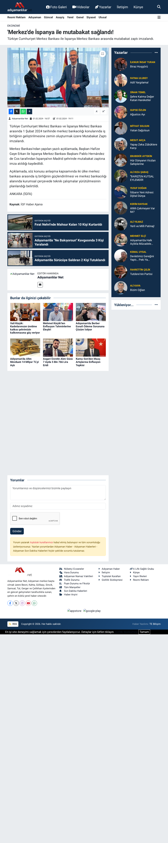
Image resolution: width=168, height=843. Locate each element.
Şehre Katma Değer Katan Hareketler (142, 98)
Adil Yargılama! (139, 82)
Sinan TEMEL (138, 92)
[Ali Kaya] (120, 287)
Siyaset (91, 17)
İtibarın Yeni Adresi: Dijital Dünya (142, 194)
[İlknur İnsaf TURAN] (120, 64)
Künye (138, 7)
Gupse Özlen (138, 110)
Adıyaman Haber (111, 568)
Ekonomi (13, 25)
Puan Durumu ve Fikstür (77, 583)
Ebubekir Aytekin (141, 156)
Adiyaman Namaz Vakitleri (78, 576)
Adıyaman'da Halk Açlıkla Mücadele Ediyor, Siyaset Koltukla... (141, 242)
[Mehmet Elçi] (120, 239)
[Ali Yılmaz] (120, 223)
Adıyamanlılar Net (20, 118)
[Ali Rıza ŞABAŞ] (120, 175)
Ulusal (103, 17)
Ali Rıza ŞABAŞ (139, 172)
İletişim (122, 7)
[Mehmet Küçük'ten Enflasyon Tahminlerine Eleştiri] (58, 311)
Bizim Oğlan (137, 290)
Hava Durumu (71, 572)
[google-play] (92, 610)
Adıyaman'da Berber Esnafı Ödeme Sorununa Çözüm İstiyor (90, 326)
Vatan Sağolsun (139, 130)
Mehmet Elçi (138, 235)
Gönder (17, 531)
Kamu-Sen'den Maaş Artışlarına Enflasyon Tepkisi (88, 362)
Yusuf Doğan (138, 188)
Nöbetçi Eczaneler (74, 568)
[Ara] (159, 7)
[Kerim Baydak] (120, 207)
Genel (80, 17)
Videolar (83, 7)
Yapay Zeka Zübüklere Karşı (143, 146)
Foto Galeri (58, 7)
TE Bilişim (155, 624)
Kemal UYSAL (138, 251)
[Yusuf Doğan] (120, 191)
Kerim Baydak (139, 204)
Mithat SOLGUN (139, 126)
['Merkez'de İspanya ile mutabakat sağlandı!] (58, 77)
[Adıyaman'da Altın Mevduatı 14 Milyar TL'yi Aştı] (25, 347)
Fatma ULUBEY (139, 78)
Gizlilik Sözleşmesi (112, 579)
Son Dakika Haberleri (75, 590)
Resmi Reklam (16, 17)
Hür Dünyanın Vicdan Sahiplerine (143, 162)
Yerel (70, 17)
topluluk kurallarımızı (42, 542)
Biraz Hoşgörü (139, 66)
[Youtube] (28, 603)
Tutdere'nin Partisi (141, 274)
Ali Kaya (135, 285)
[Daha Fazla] (29, 111)
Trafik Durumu (71, 579)
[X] (16, 603)
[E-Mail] (40, 284)
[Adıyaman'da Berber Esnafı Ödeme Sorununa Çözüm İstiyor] (91, 311)
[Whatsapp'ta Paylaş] (23, 111)
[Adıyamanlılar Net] (22, 273)
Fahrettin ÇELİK (140, 269)
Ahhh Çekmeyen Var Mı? (142, 210)
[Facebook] (10, 603)
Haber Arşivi (70, 594)
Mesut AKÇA (137, 140)
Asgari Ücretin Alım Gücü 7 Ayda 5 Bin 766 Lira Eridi (58, 362)
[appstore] (75, 610)
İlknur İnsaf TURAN (142, 62)
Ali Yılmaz (136, 221)
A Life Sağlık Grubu (143, 568)
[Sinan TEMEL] (120, 96)
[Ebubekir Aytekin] (120, 159)
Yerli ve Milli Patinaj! (142, 226)
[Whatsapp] (34, 603)
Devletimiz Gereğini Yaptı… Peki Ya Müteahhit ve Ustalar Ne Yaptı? (143, 258)
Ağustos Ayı (137, 114)
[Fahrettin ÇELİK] (120, 271)
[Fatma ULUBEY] (120, 80)
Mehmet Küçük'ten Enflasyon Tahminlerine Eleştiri (57, 326)
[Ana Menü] (159, 17)
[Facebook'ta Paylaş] (11, 111)
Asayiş (60, 17)
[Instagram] (22, 603)
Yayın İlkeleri (140, 576)
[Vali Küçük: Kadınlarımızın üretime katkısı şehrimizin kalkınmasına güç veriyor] (25, 311)
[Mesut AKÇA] (120, 143)
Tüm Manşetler (72, 587)
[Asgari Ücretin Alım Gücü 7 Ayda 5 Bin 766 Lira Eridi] (58, 347)
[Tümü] (156, 52)
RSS (14, 624)
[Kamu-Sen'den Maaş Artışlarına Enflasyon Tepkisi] (91, 347)
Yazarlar (105, 7)
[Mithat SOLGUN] (120, 128)
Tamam (144, 632)
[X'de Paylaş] (17, 111)
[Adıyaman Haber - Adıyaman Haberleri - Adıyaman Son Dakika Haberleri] (19, 7)
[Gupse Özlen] (120, 112)
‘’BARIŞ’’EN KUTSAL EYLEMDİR (142, 178)
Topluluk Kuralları (111, 576)
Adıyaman (34, 17)
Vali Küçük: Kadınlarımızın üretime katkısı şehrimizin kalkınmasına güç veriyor (25, 328)
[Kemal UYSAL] (120, 255)
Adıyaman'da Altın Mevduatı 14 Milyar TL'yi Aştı (24, 362)
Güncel (48, 17)
